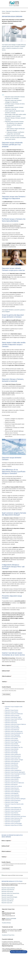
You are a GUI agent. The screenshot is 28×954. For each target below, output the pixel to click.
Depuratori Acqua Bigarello (11, 793)
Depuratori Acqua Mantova (12, 11)
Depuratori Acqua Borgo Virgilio (13, 717)
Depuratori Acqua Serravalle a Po (13, 809)
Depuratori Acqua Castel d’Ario (12, 758)
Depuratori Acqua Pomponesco (13, 800)
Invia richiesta (6, 694)
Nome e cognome (7, 665)
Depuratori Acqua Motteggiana (12, 777)
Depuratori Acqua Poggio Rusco (13, 742)
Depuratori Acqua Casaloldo (12, 775)
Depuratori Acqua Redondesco (12, 814)
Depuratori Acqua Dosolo (11, 768)
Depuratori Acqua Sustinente (12, 795)
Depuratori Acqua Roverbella (12, 727)
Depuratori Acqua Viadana (11, 712)
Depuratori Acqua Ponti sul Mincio (13, 786)
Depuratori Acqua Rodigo (11, 752)
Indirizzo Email (6, 670)
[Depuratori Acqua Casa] (14, 3)
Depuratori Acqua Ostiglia (11, 738)
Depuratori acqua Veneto (7, 891)
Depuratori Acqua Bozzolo (11, 763)
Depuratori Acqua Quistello (11, 749)
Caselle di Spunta (6, 687)
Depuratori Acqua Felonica (11, 812)
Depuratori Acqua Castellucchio (13, 754)
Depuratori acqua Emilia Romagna (9, 897)
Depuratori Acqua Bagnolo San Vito (14, 747)
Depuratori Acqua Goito (11, 720)
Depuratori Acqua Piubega (11, 802)
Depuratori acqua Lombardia (8, 887)
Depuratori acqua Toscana (8, 899)
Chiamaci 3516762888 (10, 918)
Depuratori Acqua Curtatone (12, 715)
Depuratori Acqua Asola (11, 722)
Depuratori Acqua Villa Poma (12, 797)
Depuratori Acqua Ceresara (12, 781)
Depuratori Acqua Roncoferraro (13, 736)
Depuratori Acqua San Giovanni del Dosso (15, 816)
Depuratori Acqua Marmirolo (12, 729)
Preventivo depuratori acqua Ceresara (14, 135)
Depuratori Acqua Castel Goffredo (13, 719)
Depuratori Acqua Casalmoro (12, 789)
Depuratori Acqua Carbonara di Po (13, 818)
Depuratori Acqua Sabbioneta (12, 761)
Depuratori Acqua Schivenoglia (12, 820)
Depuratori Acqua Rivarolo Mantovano (14, 782)
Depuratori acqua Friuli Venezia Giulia (10, 893)
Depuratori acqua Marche (7, 900)
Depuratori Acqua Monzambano (13, 756)
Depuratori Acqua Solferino (12, 779)
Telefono (4, 681)
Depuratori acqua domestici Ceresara (14, 121)
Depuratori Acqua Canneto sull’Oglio (14, 759)
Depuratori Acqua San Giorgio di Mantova (15, 724)
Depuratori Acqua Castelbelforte (13, 770)
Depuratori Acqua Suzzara (11, 710)
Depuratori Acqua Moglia (11, 751)
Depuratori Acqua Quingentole (12, 821)
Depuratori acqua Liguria (7, 895)
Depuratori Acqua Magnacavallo (13, 807)
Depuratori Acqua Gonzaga (12, 726)
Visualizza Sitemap (6, 922)
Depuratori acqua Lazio (7, 902)
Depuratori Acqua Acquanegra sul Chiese (15, 774)
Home (3, 11)
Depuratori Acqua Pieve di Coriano (13, 825)
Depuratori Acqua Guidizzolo (12, 745)
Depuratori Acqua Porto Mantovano (14, 713)
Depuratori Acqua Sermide (11, 743)
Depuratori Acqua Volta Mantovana (13, 731)
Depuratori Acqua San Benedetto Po (14, 733)
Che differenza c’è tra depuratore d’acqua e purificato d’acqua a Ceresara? (15, 125)
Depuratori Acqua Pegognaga (12, 735)
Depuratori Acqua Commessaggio (13, 823)
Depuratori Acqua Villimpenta (12, 791)
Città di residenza (7, 676)
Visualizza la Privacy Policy (8, 935)
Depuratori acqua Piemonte (8, 889)
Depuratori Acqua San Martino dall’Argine (15, 798)
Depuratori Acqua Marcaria (11, 740)
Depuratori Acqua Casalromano (13, 811)
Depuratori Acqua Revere (11, 784)
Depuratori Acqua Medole (11, 765)
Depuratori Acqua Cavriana (11, 766)
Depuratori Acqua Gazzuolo (12, 788)
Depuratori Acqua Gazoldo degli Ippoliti (15, 772)
